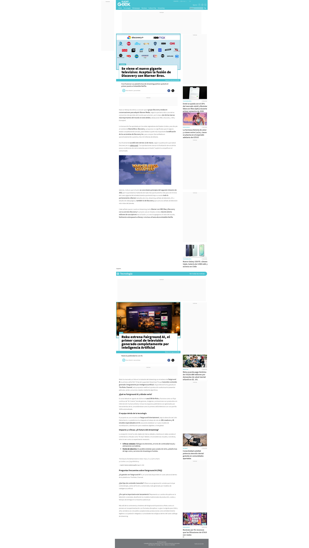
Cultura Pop (152, 8)
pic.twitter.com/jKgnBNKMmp (129, 461)
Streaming (161, 8)
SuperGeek (163, 542)
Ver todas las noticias (197, 274)
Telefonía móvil (187, 101)
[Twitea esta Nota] (172, 90)
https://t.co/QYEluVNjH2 (151, 459)
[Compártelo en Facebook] (168, 90)
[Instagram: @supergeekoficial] (202, 5)
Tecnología (127, 8)
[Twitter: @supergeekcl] (205, 5)
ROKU (121, 332)
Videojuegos (136, 8)
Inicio (120, 8)
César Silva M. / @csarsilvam (133, 90)
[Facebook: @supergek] (199, 5)
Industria (185, 369)
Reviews (144, 8)
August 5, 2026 (140, 465)
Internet (185, 448)
